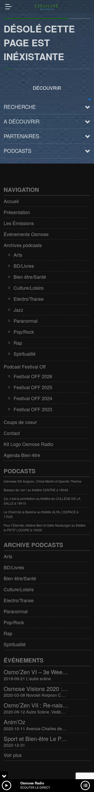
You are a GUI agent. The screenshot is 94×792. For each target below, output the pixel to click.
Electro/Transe (29, 298)
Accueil (11, 201)
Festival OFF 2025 (33, 387)
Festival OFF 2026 (33, 376)
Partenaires (21, 136)
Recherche (20, 106)
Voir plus (13, 754)
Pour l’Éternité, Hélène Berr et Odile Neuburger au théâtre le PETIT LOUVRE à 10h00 (45, 527)
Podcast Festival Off (25, 366)
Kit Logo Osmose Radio (28, 443)
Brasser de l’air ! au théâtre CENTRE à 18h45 (36, 490)
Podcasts (17, 150)
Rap (18, 342)
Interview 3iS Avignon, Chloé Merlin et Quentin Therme (42, 481)
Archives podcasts (23, 245)
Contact (12, 433)
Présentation (17, 212)
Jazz (18, 309)
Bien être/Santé (30, 276)
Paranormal (26, 320)
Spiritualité (25, 353)
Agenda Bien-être (22, 454)
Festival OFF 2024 (33, 398)
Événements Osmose (26, 234)
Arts (18, 254)
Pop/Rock (24, 331)
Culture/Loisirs (29, 287)
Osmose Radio (32, 782)
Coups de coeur (20, 422)
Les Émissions (19, 223)
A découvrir (21, 121)
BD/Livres (24, 265)
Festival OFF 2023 (33, 409)
